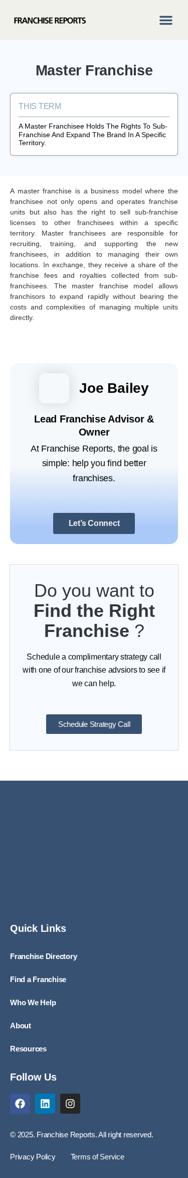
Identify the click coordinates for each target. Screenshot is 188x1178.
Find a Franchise (38, 980)
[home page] (50, 20)
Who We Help (33, 1003)
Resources (28, 1049)
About (20, 1026)
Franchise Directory (43, 956)
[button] (165, 20)
